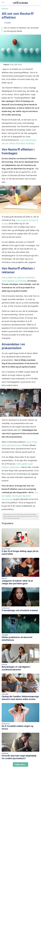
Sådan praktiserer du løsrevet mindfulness (17, 638)
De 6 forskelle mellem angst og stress (17, 727)
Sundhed (5, 753)
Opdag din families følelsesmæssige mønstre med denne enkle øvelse (20, 697)
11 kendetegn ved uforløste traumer (20, 610)
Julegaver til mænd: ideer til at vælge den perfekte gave (17, 582)
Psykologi (5, 8)
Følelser (5, 694)
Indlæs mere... (20, 764)
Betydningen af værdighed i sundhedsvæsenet (16, 668)
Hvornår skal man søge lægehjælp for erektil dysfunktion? (19, 757)
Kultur (4, 578)
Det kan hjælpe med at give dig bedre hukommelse (20, 495)
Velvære (5, 635)
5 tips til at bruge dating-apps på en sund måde (20, 552)
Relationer (6, 549)
